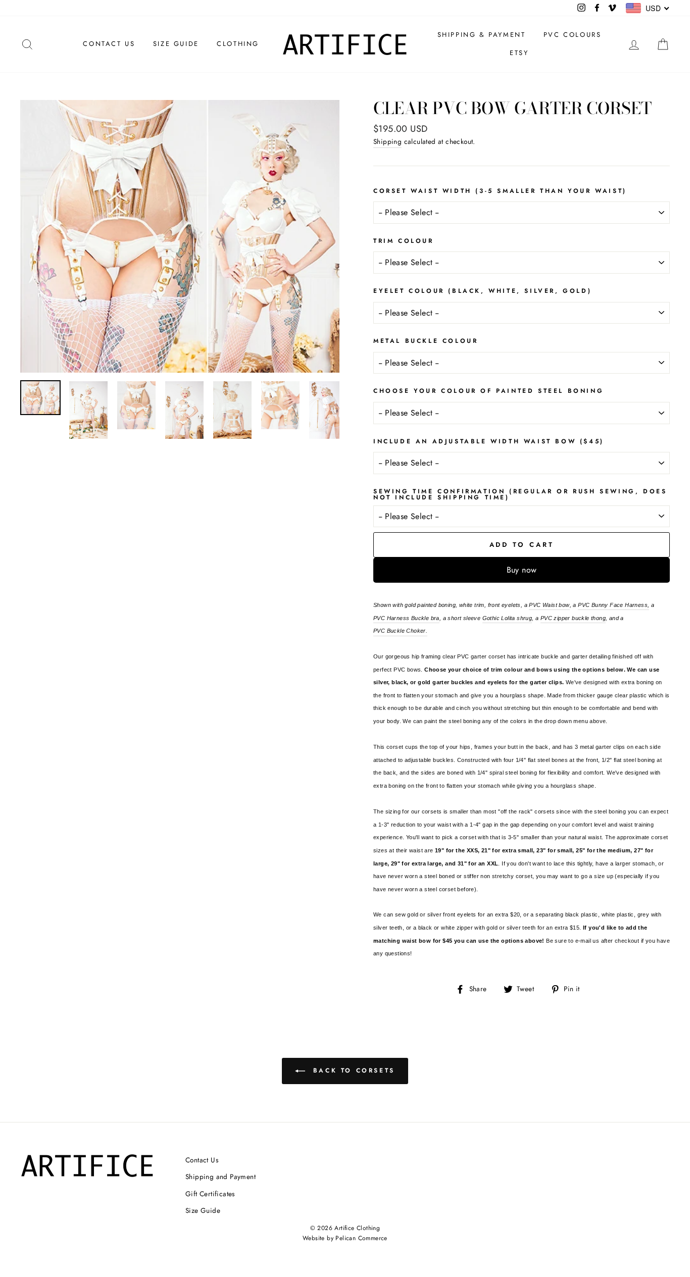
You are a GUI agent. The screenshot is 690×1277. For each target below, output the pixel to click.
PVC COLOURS (573, 34)
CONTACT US (109, 43)
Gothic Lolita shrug (507, 618)
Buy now (522, 570)
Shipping (387, 141)
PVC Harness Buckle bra (406, 618)
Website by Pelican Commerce (345, 1238)
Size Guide (202, 1210)
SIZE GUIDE (176, 43)
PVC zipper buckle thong (573, 618)
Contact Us (201, 1160)
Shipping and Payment (220, 1176)
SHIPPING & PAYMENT (481, 34)
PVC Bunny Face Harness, (613, 605)
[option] (179, 236)
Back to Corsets (352, 1070)
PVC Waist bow (549, 605)
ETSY (519, 53)
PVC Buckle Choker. (400, 631)
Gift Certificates (210, 1194)
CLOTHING (238, 43)
